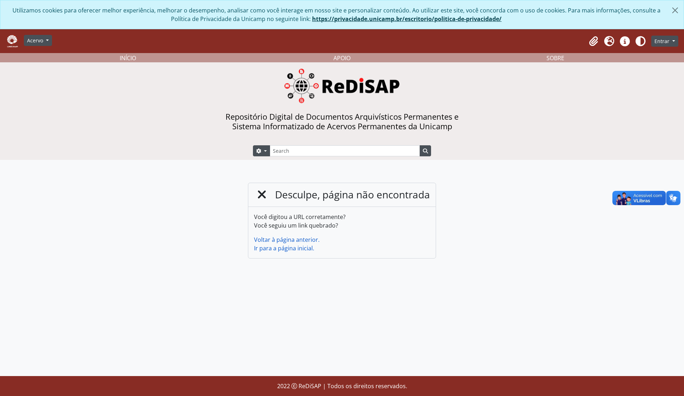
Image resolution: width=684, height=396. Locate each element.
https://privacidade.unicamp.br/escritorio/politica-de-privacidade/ (407, 19)
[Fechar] (675, 10)
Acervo (36, 40)
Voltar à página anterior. (287, 240)
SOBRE (555, 58)
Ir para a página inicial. (284, 248)
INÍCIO (128, 58)
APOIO (342, 58)
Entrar (662, 41)
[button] (593, 41)
